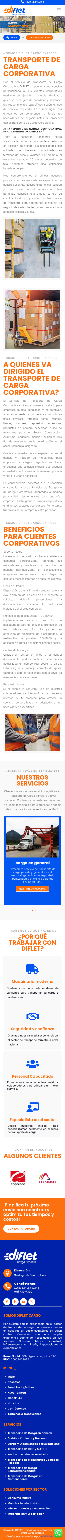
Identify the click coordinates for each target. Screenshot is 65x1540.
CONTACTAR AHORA (21, 1228)
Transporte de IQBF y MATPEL (27, 1449)
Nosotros (14, 1382)
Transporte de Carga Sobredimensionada (22, 1469)
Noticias (13, 1403)
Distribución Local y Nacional (27, 1438)
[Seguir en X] (31, 1301)
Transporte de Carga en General (30, 1433)
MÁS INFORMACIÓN (32, 888)
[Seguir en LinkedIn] (15, 1301)
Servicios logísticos (21, 1387)
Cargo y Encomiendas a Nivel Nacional (34, 1444)
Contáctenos (17, 1409)
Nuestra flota (17, 1393)
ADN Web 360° (50, 1536)
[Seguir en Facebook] (6, 1301)
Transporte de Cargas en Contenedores (25, 1477)
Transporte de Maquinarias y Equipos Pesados (33, 1461)
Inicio (11, 1377)
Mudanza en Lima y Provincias (28, 1454)
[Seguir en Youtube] (23, 1301)
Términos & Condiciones (24, 1414)
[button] (58, 860)
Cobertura (15, 1398)
